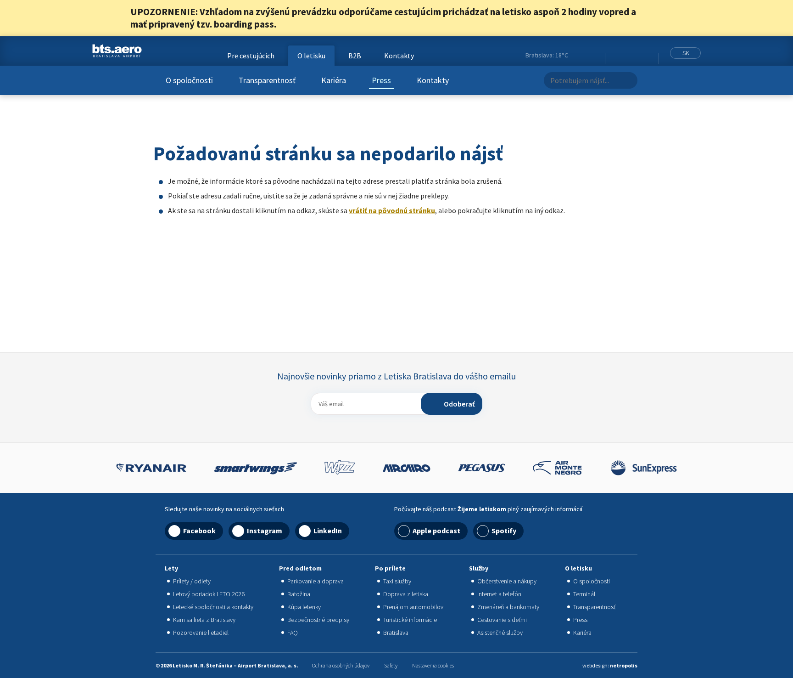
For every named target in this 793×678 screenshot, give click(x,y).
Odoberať (459, 403)
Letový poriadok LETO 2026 (209, 594)
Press (381, 80)
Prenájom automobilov (413, 607)
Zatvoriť (657, 18)
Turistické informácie (410, 620)
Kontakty (433, 80)
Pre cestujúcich (250, 55)
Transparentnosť (267, 80)
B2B (354, 55)
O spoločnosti (189, 80)
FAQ (292, 632)
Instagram (625, 55)
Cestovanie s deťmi (502, 620)
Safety (390, 665)
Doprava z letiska (405, 594)
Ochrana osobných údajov (340, 665)
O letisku (311, 55)
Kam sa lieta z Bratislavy (204, 620)
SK (685, 53)
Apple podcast (436, 530)
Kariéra (333, 80)
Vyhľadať (628, 80)
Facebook (614, 55)
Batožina (298, 594)
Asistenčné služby (500, 632)
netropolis (623, 665)
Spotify (503, 530)
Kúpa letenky (304, 607)
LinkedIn (637, 55)
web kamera (593, 55)
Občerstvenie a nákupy (506, 581)
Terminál (584, 594)
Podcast (649, 55)
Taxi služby (397, 581)
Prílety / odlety (192, 581)
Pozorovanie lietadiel (201, 632)
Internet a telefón (499, 594)
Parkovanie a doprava (315, 581)
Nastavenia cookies (433, 665)
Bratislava (395, 632)
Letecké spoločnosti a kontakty (213, 607)
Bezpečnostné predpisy (318, 620)
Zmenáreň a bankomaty (508, 607)
